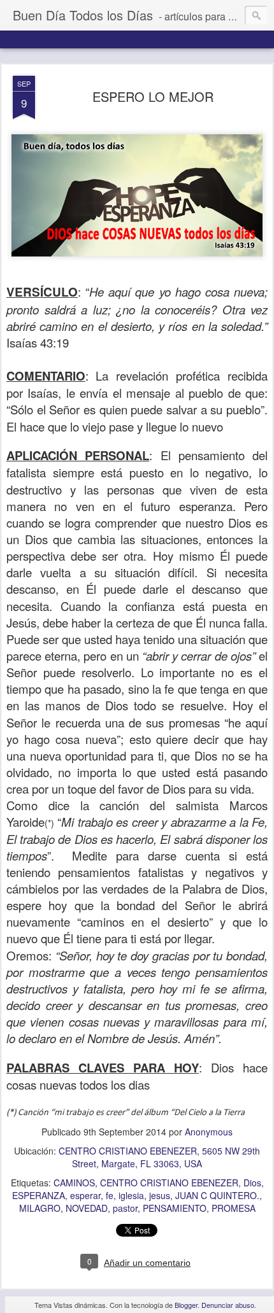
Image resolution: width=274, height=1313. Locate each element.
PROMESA (234, 1208)
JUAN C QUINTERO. (217, 1195)
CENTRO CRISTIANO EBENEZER (169, 1182)
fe (109, 1195)
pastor (125, 1208)
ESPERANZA (38, 1195)
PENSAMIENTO (174, 1208)
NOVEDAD (87, 1208)
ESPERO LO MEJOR (152, 96)
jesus (159, 1195)
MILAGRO (40, 1208)
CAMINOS (74, 1182)
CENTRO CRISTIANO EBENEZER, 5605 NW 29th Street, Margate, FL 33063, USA (159, 1157)
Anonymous (209, 1131)
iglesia (131, 1195)
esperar (85, 1195)
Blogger (186, 1305)
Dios (252, 1182)
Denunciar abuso (227, 1305)
